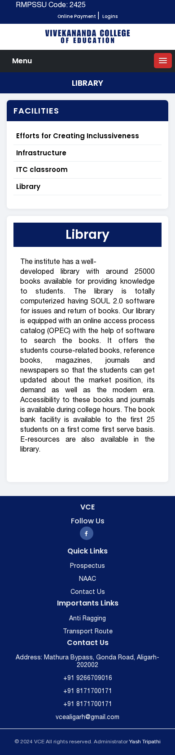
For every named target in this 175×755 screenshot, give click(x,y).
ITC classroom (42, 169)
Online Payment (76, 16)
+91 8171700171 (87, 691)
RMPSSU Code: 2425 (51, 5)
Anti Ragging (87, 619)
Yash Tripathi (145, 741)
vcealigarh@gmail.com (87, 717)
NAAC (87, 579)
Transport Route (88, 632)
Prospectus (87, 566)
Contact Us (87, 592)
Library (28, 186)
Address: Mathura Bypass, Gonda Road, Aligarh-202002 (87, 661)
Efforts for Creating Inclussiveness (77, 135)
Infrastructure (41, 153)
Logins (110, 16)
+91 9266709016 (87, 678)
